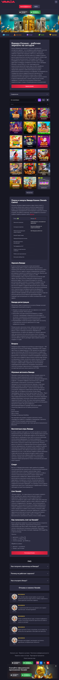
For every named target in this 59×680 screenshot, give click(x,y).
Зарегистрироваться (25, 6)
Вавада (32, 214)
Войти (36, 6)
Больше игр (29, 192)
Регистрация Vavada (29, 553)
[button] (2, 23)
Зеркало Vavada (29, 86)
